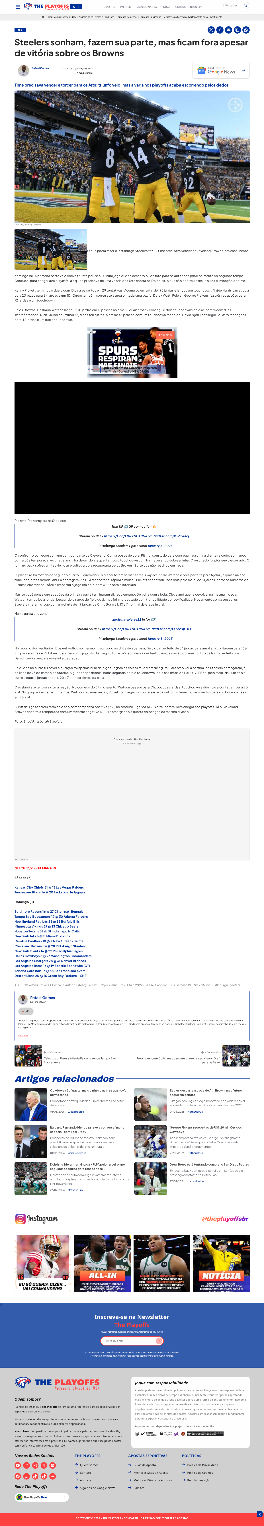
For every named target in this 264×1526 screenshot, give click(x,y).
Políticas (191, 1455)
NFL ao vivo (159, 985)
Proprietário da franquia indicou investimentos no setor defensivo (87, 1103)
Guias (166, 6)
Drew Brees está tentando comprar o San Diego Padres (209, 1164)
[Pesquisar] (245, 5)
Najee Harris (109, 985)
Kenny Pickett (87, 985)
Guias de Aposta (145, 1465)
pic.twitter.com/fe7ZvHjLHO (168, 629)
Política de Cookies (200, 1473)
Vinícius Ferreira (77, 1152)
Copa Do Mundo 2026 (188, 6)
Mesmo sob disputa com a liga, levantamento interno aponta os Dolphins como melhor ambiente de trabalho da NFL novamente (89, 1179)
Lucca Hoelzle (76, 1111)
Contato (85, 1473)
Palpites (125, 6)
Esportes (109, 6)
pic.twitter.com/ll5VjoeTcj (168, 536)
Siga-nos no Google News (97, 1488)
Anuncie (85, 1480)
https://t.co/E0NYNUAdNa (125, 536)
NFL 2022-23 (138, 985)
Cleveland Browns (36, 985)
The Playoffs (87, 1455)
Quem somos (89, 1465)
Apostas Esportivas (147, 1455)
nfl (20, 30)
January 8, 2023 (160, 546)
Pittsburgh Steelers (226, 985)
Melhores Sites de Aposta (151, 1473)
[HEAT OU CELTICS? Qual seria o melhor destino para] (162, 1263)
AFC (18, 985)
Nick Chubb (202, 985)
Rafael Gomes (40, 68)
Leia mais (23, 1035)
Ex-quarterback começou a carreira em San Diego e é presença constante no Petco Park (206, 1173)
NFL (123, 985)
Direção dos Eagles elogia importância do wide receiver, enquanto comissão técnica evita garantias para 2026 (208, 1103)
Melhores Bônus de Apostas (153, 1480)
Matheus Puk (195, 1111)
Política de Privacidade (202, 1465)
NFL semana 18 (180, 985)
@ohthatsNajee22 (127, 619)
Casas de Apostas (147, 6)
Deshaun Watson (63, 985)
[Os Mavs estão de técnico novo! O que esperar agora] (221, 1263)
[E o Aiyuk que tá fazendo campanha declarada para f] (43, 1263)
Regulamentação (198, 1480)
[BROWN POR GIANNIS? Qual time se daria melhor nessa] (102, 1263)
